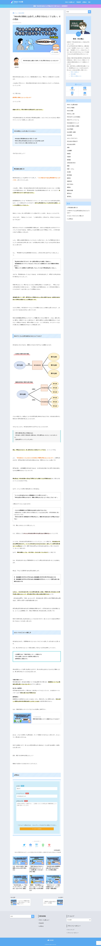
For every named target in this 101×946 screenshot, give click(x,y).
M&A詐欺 (69, 135)
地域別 (69, 153)
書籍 (72, 94)
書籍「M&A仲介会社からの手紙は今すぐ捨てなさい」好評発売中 (50, 6)
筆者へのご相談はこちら (76, 76)
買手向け (69, 193)
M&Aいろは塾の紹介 (72, 104)
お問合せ (84, 2)
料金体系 (79, 2)
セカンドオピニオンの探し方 (76, 215)
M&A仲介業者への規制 (40, 852)
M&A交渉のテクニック (73, 123)
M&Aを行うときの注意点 (27, 852)
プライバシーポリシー (73, 932)
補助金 (69, 187)
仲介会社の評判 (71, 144)
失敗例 (69, 156)
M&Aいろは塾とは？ (70, 2)
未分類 (69, 172)
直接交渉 (69, 181)
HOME (51, 940)
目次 (89, 2)
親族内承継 (70, 190)
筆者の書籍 (73, 74)
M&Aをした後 (70, 113)
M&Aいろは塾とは (75, 72)
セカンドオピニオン (72, 138)
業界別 (69, 178)
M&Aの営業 (18, 852)
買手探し (69, 196)
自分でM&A (70, 184)
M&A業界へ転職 (71, 132)
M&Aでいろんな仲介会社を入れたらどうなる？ (78, 211)
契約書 (59, 852)
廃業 (68, 166)
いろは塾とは (72, 89)
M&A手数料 (70, 129)
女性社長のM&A (71, 162)
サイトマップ (71, 929)
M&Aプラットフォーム (73, 120)
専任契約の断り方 (73, 207)
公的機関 (69, 150)
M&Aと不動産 (70, 107)
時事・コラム (70, 169)
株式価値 (69, 175)
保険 (68, 147)
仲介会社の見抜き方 (52, 852)
